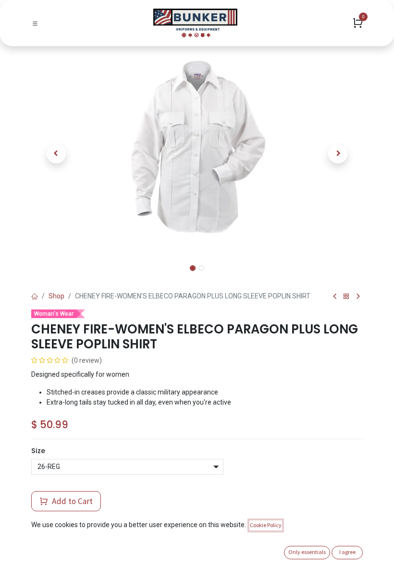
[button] (56, 153)
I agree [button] (347, 551)
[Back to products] (346, 297)
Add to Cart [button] (71, 501)
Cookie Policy (266, 525)
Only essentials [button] (307, 551)
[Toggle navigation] (35, 23)
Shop (56, 296)
